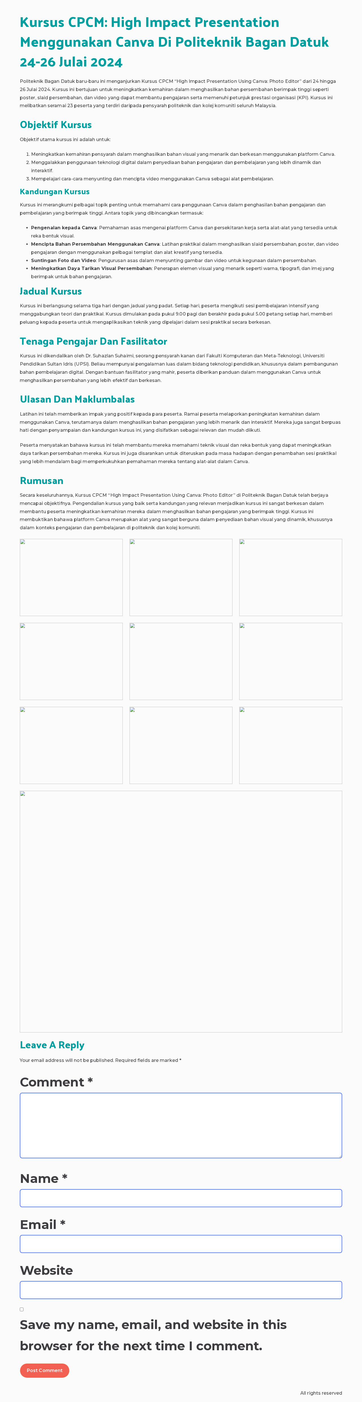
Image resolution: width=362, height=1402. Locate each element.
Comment (56, 1082)
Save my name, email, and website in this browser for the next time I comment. (153, 1335)
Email (42, 1224)
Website (46, 1270)
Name (43, 1178)
